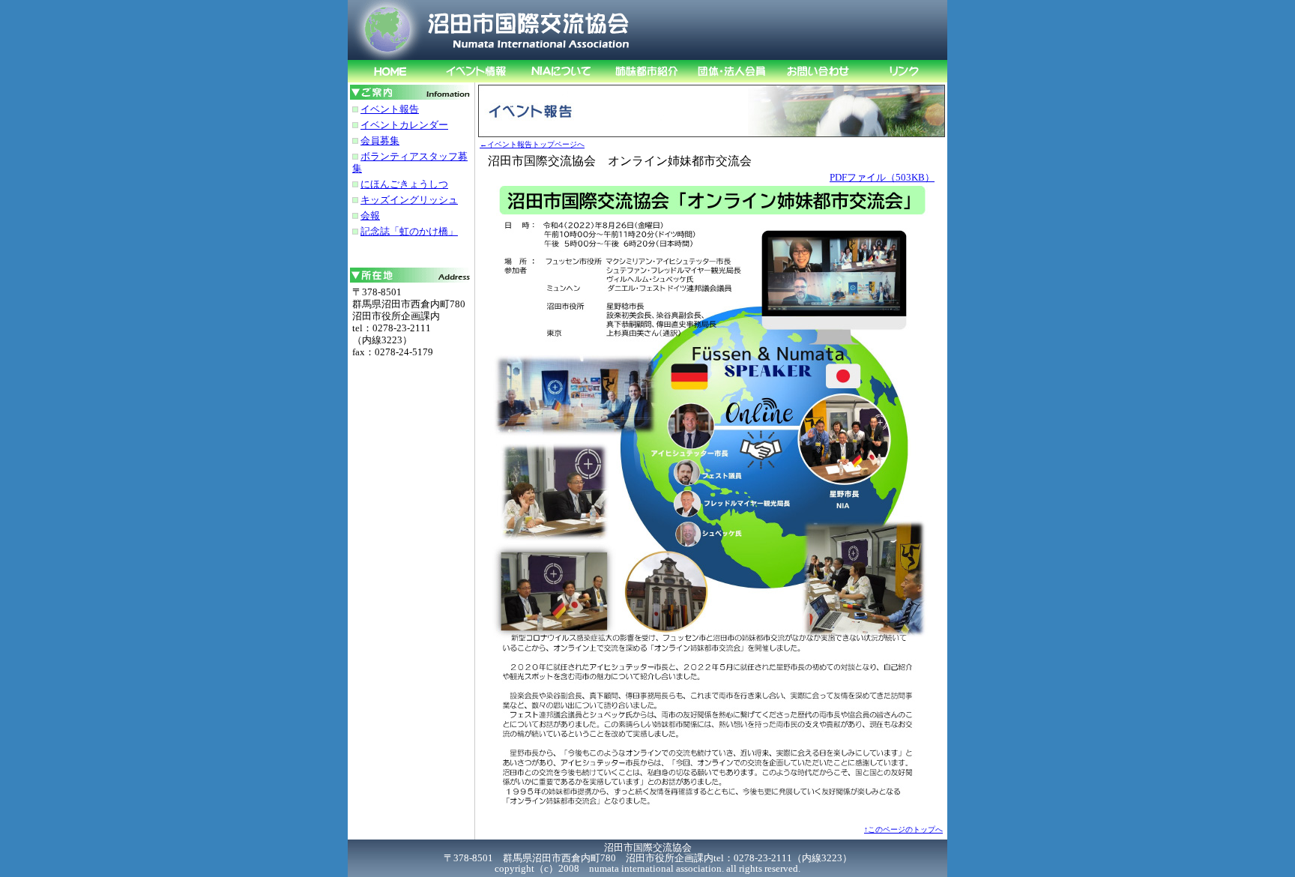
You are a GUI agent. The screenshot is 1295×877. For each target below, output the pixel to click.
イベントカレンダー (404, 124)
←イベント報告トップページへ (532, 144)
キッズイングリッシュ (409, 199)
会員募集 (379, 140)
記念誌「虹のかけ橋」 (409, 231)
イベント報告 (389, 109)
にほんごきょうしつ (404, 184)
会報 (370, 215)
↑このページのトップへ (903, 829)
